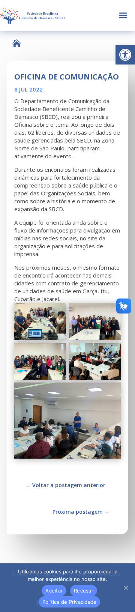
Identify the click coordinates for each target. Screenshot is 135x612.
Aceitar (54, 591)
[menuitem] (17, 43)
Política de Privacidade (69, 602)
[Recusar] (125, 587)
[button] (125, 54)
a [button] (123, 15)
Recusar (83, 591)
